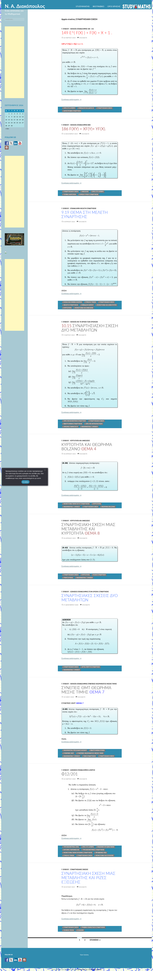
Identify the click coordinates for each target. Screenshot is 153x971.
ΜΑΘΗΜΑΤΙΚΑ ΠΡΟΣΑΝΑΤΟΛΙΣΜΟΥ (75, 750)
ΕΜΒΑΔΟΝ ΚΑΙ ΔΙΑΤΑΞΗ (86, 108)
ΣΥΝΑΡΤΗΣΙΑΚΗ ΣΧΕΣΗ (104, 108)
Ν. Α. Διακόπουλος (25, 6)
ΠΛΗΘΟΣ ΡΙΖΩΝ (68, 930)
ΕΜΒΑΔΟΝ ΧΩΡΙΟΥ (87, 305)
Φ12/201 (69, 774)
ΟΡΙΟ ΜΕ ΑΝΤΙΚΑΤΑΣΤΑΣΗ (93, 423)
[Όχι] (45, 470)
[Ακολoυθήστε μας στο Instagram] (7, 147)
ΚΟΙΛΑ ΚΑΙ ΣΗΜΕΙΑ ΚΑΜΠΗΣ (72, 302)
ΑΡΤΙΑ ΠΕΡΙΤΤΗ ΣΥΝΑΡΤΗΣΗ (91, 667)
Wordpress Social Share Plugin (65, 970)
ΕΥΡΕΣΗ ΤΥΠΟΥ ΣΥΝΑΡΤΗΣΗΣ (88, 194)
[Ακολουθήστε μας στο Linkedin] (15, 143)
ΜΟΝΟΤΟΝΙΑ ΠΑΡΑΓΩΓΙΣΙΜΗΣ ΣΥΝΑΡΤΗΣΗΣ (77, 852)
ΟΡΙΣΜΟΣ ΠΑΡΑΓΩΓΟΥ (70, 426)
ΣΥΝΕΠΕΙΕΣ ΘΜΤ (68, 753)
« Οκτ (7, 128)
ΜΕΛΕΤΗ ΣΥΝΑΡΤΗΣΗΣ (70, 305)
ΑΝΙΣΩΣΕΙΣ (85, 191)
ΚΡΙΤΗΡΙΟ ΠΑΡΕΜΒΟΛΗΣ (71, 849)
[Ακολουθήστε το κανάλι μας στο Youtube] (20, 143)
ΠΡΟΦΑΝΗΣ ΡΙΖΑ (101, 852)
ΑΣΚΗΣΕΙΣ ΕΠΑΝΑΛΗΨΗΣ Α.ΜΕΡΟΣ (82, 770)
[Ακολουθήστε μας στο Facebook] (7, 143)
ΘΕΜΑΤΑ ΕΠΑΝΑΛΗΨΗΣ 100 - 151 (82, 29)
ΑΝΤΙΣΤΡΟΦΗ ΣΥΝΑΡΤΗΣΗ (72, 111)
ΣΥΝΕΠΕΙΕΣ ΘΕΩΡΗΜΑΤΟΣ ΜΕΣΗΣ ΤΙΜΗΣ (90, 753)
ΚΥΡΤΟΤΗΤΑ (67, 308)
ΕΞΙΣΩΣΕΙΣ (80, 930)
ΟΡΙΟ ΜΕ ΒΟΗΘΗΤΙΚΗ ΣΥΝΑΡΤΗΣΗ (74, 421)
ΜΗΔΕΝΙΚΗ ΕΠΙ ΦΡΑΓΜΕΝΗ (105, 847)
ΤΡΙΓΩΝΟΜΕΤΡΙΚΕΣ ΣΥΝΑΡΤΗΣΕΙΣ (93, 849)
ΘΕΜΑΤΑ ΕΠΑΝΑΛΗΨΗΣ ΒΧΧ (80, 125)
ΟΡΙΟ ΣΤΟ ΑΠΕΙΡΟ (69, 108)
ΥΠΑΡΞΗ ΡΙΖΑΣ (68, 577)
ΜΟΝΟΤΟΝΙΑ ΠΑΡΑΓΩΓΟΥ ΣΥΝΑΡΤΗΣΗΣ (76, 503)
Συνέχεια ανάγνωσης (71, 99)
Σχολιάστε (83, 37)
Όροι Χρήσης (113, 6)
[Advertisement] (14, 62)
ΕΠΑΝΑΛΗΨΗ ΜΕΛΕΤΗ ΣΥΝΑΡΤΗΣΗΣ (83, 208)
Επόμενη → (95, 940)
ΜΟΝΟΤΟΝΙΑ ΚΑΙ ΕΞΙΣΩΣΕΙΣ (105, 855)
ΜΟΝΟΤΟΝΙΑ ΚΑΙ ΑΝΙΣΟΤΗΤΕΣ (107, 305)
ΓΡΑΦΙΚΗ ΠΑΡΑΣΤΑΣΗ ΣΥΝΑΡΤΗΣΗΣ (93, 927)
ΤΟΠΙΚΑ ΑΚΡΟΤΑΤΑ (69, 194)
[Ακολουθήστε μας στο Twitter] (11, 143)
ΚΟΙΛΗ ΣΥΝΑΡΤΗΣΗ (99, 574)
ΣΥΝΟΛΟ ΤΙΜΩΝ (90, 302)
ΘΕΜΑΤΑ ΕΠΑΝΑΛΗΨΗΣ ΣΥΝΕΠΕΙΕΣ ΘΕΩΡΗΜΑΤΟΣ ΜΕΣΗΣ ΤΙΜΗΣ (93, 684)
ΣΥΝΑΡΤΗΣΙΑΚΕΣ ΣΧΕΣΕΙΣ (79, 869)
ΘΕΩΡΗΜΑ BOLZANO (108, 506)
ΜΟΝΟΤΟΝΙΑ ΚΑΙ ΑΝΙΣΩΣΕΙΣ (84, 308)
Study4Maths (83, 6)
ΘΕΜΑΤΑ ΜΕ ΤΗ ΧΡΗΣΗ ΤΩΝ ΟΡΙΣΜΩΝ (84, 322)
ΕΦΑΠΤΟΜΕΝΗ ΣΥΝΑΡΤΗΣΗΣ (72, 423)
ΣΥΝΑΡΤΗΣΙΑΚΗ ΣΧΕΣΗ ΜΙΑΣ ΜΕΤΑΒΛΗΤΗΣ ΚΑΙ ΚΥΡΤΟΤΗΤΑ (88, 529)
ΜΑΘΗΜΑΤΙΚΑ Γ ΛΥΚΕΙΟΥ (89, 426)
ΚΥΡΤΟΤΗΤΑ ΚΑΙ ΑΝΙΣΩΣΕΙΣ (80, 440)
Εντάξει (25, 482)
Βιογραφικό (98, 6)
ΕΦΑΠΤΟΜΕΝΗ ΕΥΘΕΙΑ (97, 750)
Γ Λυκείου (65, 29)
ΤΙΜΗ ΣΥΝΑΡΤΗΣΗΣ (89, 756)
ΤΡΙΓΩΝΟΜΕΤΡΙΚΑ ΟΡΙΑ (71, 847)
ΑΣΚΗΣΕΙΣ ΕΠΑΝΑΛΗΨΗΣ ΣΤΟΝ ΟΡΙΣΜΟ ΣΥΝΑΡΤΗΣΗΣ (89, 591)
